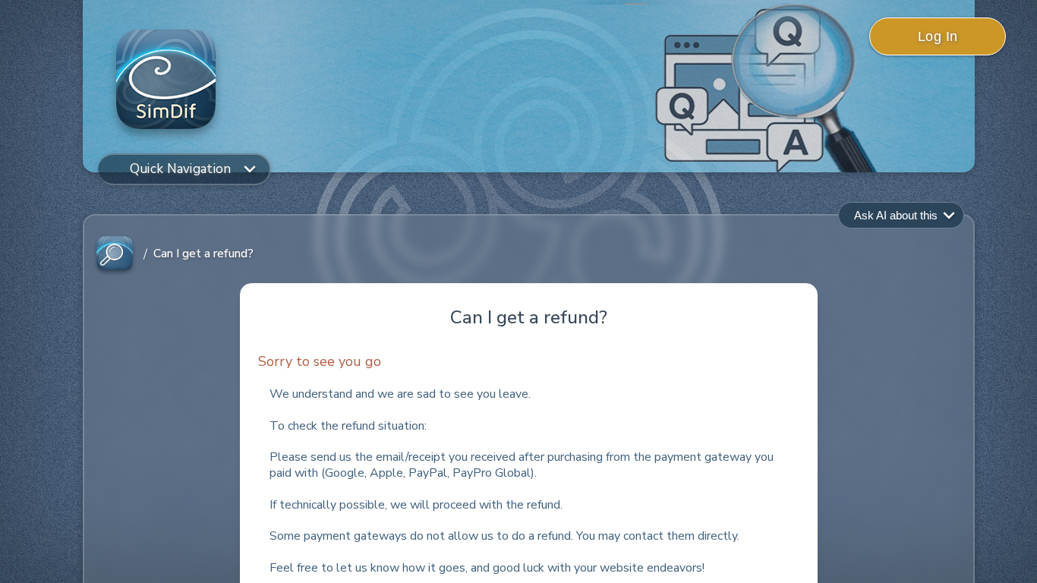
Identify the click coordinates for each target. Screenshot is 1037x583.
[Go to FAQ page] (114, 254)
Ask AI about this (896, 215)
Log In (938, 36)
